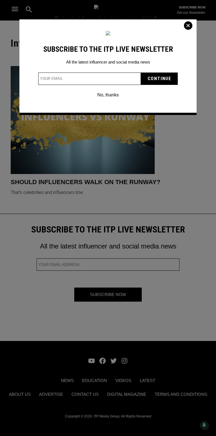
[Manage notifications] (204, 425)
